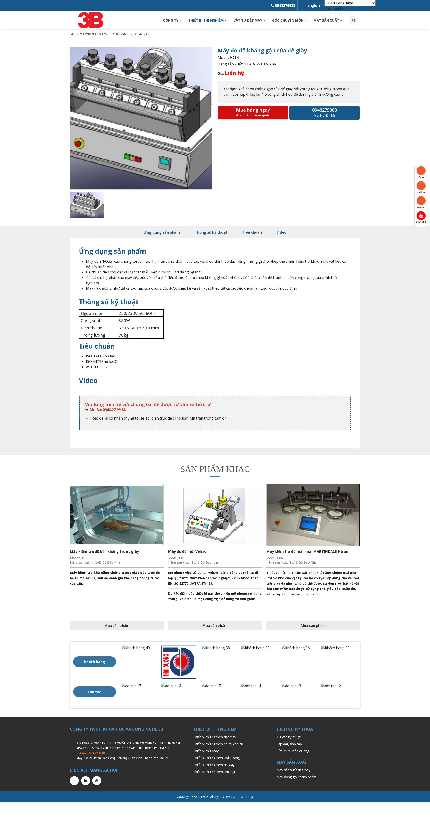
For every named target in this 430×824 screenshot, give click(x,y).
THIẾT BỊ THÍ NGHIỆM (206, 20)
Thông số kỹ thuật (211, 232)
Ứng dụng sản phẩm (162, 232)
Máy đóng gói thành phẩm (296, 777)
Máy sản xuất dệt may (293, 770)
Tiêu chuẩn (252, 232)
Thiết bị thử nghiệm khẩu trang (216, 757)
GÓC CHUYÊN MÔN (288, 20)
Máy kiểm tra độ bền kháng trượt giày (104, 551)
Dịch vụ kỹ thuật (296, 729)
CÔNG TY (171, 20)
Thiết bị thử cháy (206, 751)
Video (281, 232)
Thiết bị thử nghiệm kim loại (214, 771)
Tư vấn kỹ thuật (289, 737)
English (313, 5)
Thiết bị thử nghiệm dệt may (214, 737)
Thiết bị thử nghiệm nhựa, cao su (218, 744)
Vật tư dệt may (248, 20)
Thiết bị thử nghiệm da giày (131, 34)
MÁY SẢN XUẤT (327, 20)
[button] (73, 118)
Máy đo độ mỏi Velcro (187, 551)
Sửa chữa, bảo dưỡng (293, 751)
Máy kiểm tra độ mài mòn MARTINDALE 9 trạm (308, 551)
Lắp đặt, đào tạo (289, 744)
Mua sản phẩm (116, 625)
